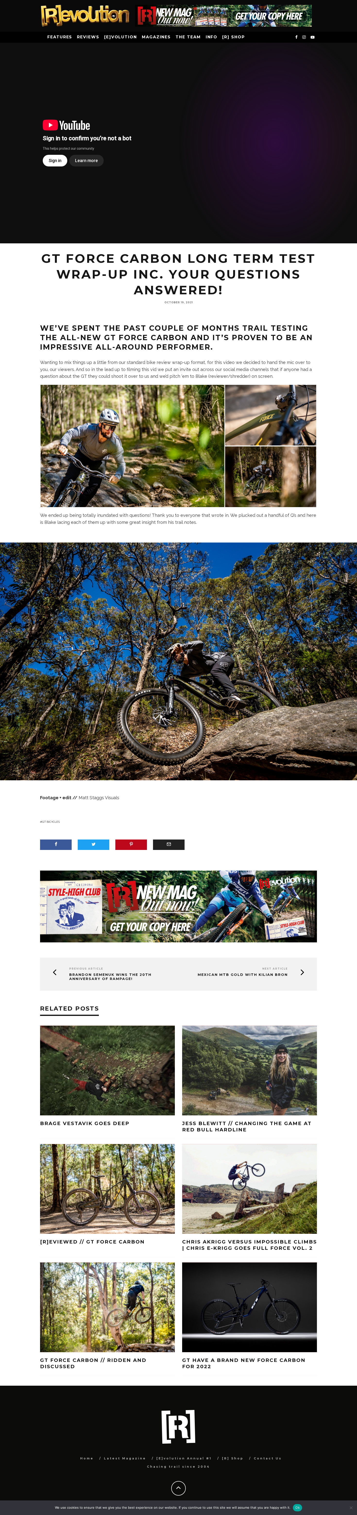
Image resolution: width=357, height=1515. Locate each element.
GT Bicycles (51, 821)
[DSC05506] (132, 445)
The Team (188, 37)
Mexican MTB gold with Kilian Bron (243, 975)
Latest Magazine (125, 1458)
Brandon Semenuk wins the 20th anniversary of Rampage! (110, 977)
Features (59, 37)
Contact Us (268, 1458)
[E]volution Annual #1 (184, 1458)
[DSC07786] (271, 414)
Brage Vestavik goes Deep (84, 1123)
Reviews (88, 37)
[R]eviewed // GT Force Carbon (93, 1242)
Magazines (156, 37)
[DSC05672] (271, 476)
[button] (132, 446)
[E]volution (120, 37)
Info (212, 37)
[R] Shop (233, 37)
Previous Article (86, 968)
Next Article (275, 968)
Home (87, 1458)
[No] (350, 1507)
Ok (297, 1507)
